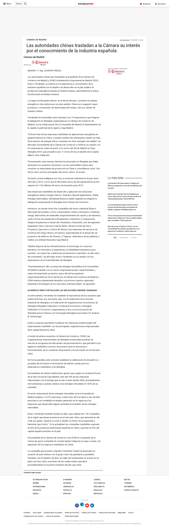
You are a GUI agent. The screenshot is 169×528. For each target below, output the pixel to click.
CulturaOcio (99, 483)
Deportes (37, 490)
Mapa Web (122, 512)
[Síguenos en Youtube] (87, 506)
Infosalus (98, 493)
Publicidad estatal (71, 516)
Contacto (27, 512)
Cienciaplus (68, 486)
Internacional (39, 486)
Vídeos (36, 493)
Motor (127, 479)
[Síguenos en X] (82, 506)
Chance (97, 479)
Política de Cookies (89, 512)
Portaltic (67, 490)
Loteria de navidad (53, 516)
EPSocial (67, 493)
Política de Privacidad (107, 512)
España (36, 483)
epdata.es (98, 490)
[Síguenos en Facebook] (77, 506)
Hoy (115, 237)
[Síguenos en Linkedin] (92, 506)
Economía (67, 479)
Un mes (133, 237)
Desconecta (99, 486)
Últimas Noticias (40, 479)
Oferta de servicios (72, 512)
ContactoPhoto (131, 490)
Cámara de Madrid (34, 57)
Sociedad (67, 483)
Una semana (123, 237)
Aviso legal (37, 512)
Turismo (128, 483)
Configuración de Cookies (33, 516)
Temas (130, 512)
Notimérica (129, 486)
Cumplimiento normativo (53, 512)
